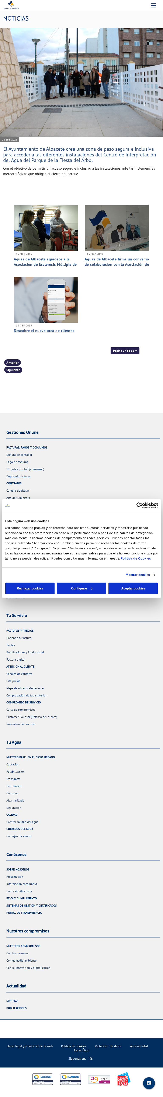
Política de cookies (73, 1046)
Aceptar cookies (133, 588)
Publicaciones (16, 1008)
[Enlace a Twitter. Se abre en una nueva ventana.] (91, 1058)
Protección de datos (108, 1046)
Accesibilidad (139, 1046)
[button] (125, 350)
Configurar (79, 588)
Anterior (12, 362)
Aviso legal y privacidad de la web (30, 1046)
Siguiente (13, 370)
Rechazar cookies (30, 588)
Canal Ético (81, 1050)
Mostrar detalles (138, 575)
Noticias (12, 1001)
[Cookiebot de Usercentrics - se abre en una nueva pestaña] (139, 505)
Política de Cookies (136, 558)
